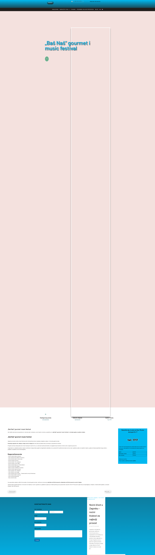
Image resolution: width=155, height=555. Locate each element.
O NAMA (73, 9)
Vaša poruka (38, 528)
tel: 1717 (133, 440)
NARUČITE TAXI (64, 9)
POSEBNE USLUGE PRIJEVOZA (85, 9)
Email (36, 515)
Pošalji (37, 540)
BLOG (96, 9)
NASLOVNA (55, 9)
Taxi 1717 (92, 526)
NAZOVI (50, 2)
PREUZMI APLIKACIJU (95, 1)
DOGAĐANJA (45, 419)
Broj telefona (37, 522)
